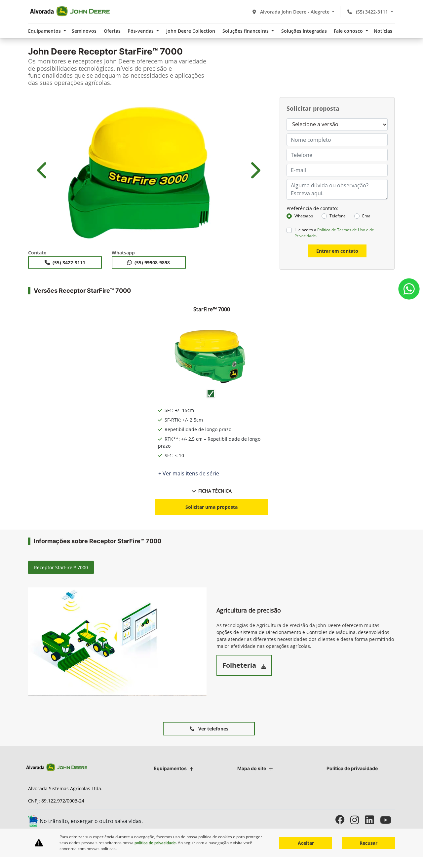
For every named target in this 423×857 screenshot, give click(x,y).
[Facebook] (342, 819)
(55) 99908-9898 (152, 262)
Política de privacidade (352, 768)
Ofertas (112, 31)
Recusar (368, 843)
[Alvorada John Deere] (70, 11)
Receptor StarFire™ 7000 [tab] (61, 567)
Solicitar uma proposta (211, 507)
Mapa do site (251, 768)
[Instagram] (357, 819)
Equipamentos (170, 768)
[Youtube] (387, 819)
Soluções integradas (304, 31)
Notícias (383, 31)
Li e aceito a (334, 233)
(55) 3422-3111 (372, 12)
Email (367, 216)
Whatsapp (303, 216)
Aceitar (306, 843)
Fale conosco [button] (349, 31)
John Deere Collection (190, 31)
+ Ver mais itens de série (188, 473)
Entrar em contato (337, 251)
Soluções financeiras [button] (246, 31)
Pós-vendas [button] (141, 31)
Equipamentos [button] (45, 31)
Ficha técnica (215, 491)
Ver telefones (212, 729)
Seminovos (84, 31)
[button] (43, 170)
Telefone (337, 216)
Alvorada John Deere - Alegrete (295, 12)
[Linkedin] (372, 819)
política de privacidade (155, 842)
